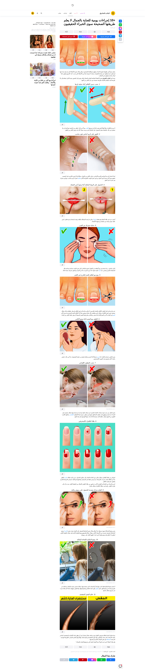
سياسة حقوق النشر (39, 22)
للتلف (87, 128)
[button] (52, 50)
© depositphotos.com (110, 409)
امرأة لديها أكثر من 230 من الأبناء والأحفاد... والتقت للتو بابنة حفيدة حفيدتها (44, 82)
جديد (75, 13)
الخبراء (65, 531)
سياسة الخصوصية (47, 22)
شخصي (81, 13)
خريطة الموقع (35, 24)
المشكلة (108, 639)
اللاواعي (71, 414)
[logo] (107, 13)
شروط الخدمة (41, 24)
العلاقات (53, 87)
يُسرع (98, 357)
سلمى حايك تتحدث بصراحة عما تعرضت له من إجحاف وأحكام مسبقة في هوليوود (42, 55)
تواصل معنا (53, 22)
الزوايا (94, 219)
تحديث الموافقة (52, 25)
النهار (97, 588)
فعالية (79, 178)
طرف (65, 477)
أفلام (54, 59)
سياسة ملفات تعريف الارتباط (50, 24)
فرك (99, 270)
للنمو (114, 315)
